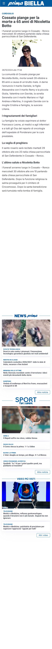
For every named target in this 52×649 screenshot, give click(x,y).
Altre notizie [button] (42, 392)
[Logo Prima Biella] (26, 3)
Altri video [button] (43, 535)
